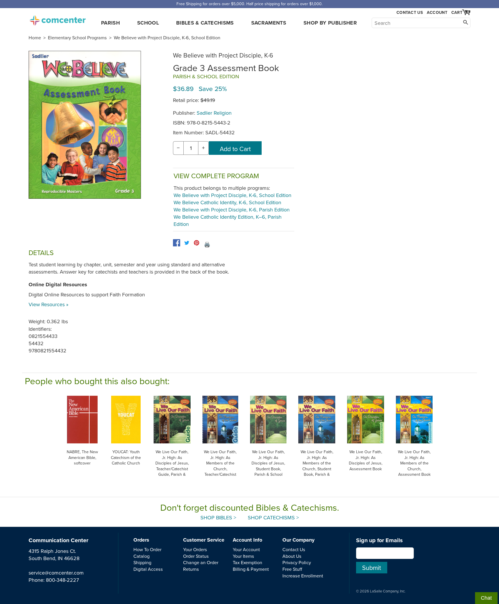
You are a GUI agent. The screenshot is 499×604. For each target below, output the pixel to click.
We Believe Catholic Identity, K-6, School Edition (227, 202)
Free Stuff (292, 569)
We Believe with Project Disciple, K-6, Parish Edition (232, 209)
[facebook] (176, 242)
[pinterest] (196, 242)
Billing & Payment (251, 569)
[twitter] (186, 242)
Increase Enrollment (302, 576)
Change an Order (200, 562)
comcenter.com (57, 19)
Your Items (243, 556)
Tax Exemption (247, 562)
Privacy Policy (296, 562)
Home (35, 37)
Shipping (142, 562)
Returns (191, 569)
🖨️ (207, 244)
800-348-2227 (62, 579)
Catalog (141, 556)
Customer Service (203, 540)
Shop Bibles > (218, 517)
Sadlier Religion (214, 112)
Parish (110, 23)
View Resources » (48, 304)
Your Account (246, 549)
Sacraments (268, 23)
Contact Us (409, 12)
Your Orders (195, 549)
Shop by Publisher (330, 23)
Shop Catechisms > (273, 517)
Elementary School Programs (77, 37)
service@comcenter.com (56, 572)
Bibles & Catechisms (205, 23)
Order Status (196, 556)
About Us (291, 556)
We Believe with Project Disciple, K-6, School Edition (167, 37)
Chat (486, 598)
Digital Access (148, 569)
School (148, 23)
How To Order (147, 549)
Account (437, 12)
